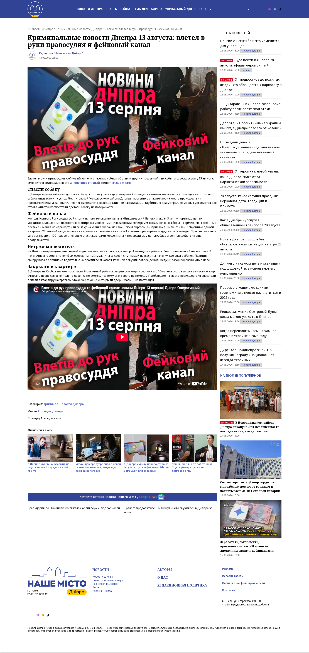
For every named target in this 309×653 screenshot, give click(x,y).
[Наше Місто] (35, 8)
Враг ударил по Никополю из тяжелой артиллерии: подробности (74, 508)
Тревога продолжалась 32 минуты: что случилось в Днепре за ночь (168, 510)
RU (245, 9)
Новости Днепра (89, 9)
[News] (275, 9)
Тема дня (140, 9)
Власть (111, 9)
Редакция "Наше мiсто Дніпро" (61, 53)
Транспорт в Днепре (105, 583)
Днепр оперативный (85, 183)
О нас (203, 9)
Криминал (50, 404)
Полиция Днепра (50, 411)
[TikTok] (280, 9)
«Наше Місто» (122, 183)
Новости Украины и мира (107, 580)
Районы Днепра (102, 591)
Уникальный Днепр (181, 9)
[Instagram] (269, 9)
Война (125, 9)
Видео (96, 587)
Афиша (156, 9)
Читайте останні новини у (118, 497)
